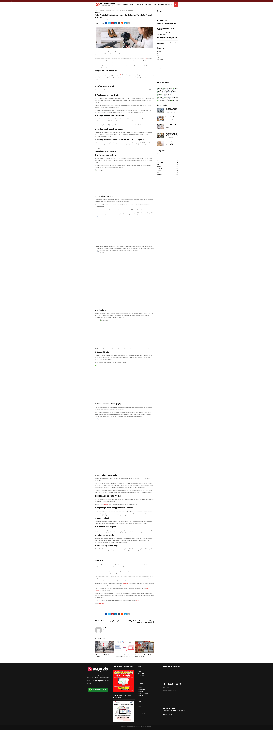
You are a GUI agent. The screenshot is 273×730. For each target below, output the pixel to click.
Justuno (145, 58)
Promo (131, 4)
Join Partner (148, 4)
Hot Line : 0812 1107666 (26, 1)
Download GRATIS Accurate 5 (144, 713)
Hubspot (106, 504)
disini (137, 600)
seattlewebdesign (105, 119)
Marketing (159, 68)
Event (158, 57)
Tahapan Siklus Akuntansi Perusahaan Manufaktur (171, 117)
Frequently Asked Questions (165, 4)
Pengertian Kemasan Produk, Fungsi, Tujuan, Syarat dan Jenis (171, 143)
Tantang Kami (17, 1)
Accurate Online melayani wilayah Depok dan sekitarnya (143, 655)
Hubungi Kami (11, 1)
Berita (158, 53)
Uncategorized (97, 12)
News (154, 4)
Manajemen (159, 66)
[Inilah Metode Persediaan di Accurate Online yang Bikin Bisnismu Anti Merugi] (160, 135)
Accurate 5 (140, 687)
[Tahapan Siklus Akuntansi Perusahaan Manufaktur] (160, 118)
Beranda (119, 4)
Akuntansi (159, 51)
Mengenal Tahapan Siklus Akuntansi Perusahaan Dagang (165, 33)
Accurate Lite (141, 691)
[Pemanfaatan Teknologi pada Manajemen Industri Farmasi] (160, 110)
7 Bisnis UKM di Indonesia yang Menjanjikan (107, 621)
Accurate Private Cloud (143, 693)
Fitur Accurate (160, 59)
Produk (125, 4)
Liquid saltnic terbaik (149, 606)
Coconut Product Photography (114, 74)
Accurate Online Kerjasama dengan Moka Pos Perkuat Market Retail (123, 655)
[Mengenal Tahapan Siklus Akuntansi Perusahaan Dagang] (160, 126)
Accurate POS (141, 697)
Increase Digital (140, 728)
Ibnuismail (102, 603)
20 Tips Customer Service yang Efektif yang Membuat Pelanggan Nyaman (141, 621)
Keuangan (159, 63)
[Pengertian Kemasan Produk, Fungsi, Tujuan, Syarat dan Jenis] (160, 143)
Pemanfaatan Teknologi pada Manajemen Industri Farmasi (172, 109)
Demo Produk (140, 4)
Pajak (158, 70)
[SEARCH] (176, 15)
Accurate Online (141, 689)
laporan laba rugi (126, 583)
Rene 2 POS (140, 695)
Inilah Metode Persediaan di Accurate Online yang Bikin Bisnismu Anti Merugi (167, 38)
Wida (97, 19)
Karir (158, 61)
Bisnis (158, 55)
